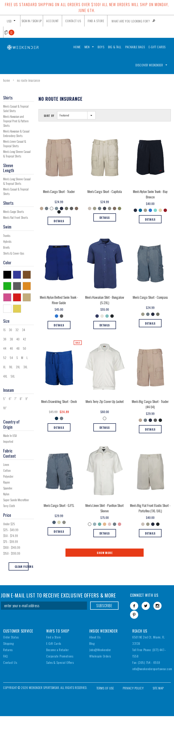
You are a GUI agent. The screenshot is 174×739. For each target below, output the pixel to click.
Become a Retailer (57, 649)
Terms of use (105, 688)
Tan (27, 297)
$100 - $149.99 (11, 547)
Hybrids (7, 241)
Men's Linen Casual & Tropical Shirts (14, 143)
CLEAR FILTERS (22, 566)
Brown (27, 274)
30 (10, 329)
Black (8, 274)
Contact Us (10, 662)
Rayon (6, 482)
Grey (18, 286)
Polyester (8, 476)
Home (6, 80)
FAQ (5, 656)
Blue (18, 274)
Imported (8, 441)
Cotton (7, 470)
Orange (27, 286)
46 (11, 348)
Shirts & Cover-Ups (13, 253)
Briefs (6, 247)
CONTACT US (73, 20)
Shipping (8, 643)
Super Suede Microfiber (16, 500)
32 (17, 329)
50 (24, 348)
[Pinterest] (134, 615)
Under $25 (9, 524)
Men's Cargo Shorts (13, 211)
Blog (91, 643)
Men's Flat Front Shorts (15, 217)
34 (23, 329)
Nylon (6, 494)
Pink (8, 297)
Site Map (158, 688)
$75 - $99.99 (10, 541)
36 (4, 339)
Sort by (49, 116)
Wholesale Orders (100, 656)
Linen (6, 464)
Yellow (18, 308)
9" (26, 398)
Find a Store (53, 637)
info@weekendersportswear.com (152, 668)
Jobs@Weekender (100, 649)
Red (18, 297)
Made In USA (10, 435)
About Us (94, 637)
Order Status (11, 637)
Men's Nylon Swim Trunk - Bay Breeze (150, 194)
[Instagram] (157, 606)
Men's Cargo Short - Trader (59, 191)
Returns (8, 649)
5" (4, 398)
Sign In (26, 20)
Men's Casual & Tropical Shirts (16, 191)
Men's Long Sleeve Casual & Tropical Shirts (17, 153)
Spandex (7, 488)
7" (15, 398)
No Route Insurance (28, 80)
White (8, 308)
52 (4, 357)
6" (10, 398)
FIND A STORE (96, 20)
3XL (25, 367)
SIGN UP (37, 20)
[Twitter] (146, 606)
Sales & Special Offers (60, 662)
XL (4, 367)
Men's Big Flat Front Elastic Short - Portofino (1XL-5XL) (150, 508)
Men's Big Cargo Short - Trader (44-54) (150, 404)
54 (11, 357)
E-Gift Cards (53, 643)
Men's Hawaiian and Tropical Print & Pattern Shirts (16, 121)
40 (17, 339)
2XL (18, 367)
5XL (13, 376)
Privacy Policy (133, 688)
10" (4, 408)
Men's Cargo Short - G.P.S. (59, 505)
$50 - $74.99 (10, 535)
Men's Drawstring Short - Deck (59, 401)
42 (24, 339)
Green (8, 286)
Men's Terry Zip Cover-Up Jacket (105, 401)
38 (11, 339)
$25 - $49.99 (10, 529)
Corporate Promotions (59, 656)
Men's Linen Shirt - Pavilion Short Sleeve (104, 508)
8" (21, 398)
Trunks (6, 235)
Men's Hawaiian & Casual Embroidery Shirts (16, 133)
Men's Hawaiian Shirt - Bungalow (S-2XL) (104, 300)
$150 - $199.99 (11, 553)
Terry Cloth (9, 505)
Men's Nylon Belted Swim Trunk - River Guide (59, 300)
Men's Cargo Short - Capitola (104, 191)
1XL (10, 367)
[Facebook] (134, 606)
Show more (104, 553)
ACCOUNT (52, 20)
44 (4, 348)
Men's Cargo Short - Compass (150, 297)
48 (17, 348)
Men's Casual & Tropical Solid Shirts (16, 108)
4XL (5, 376)
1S (4, 329)
